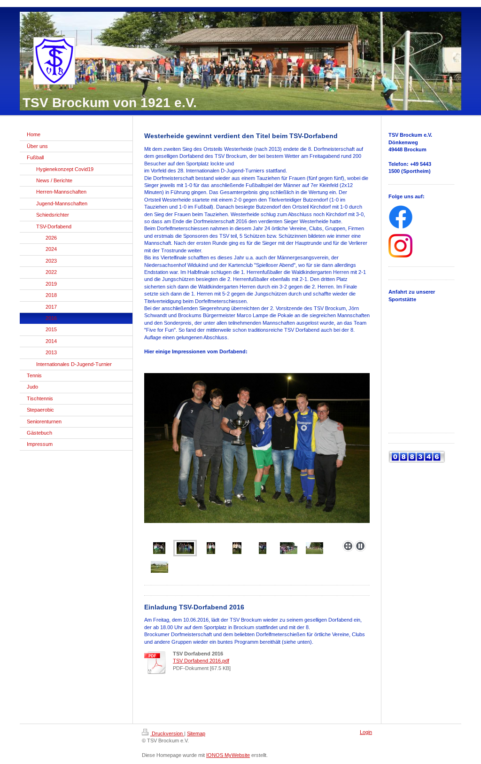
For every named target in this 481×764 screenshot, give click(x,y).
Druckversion (167, 733)
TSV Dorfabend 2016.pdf (201, 660)
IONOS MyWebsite (228, 755)
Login (366, 732)
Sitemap (196, 733)
